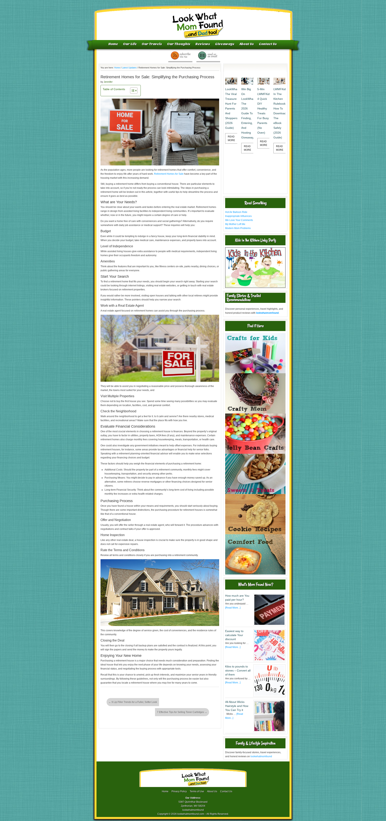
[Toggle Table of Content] (132, 90)
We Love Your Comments (239, 220)
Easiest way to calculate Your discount (234, 635)
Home (113, 44)
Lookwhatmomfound (193, 21)
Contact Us (268, 44)
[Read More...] (232, 607)
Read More (231, 138)
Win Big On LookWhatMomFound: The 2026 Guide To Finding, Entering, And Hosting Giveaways (247, 113)
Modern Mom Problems (238, 228)
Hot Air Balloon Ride (236, 212)
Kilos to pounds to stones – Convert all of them (237, 670)
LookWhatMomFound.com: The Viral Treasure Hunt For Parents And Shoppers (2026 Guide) (231, 108)
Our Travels (152, 44)
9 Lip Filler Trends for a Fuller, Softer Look (133, 702)
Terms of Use (197, 791)
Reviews (202, 44)
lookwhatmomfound (261, 756)
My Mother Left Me (235, 224)
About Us (246, 44)
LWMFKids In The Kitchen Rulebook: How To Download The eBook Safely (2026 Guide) (279, 113)
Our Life (130, 44)
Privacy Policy (179, 791)
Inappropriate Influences (238, 216)
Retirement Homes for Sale (169, 173)
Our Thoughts (178, 44)
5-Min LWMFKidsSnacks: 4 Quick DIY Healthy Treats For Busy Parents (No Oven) (263, 111)
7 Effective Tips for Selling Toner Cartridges (182, 712)
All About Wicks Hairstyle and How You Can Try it (236, 706)
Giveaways (224, 44)
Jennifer (108, 81)
